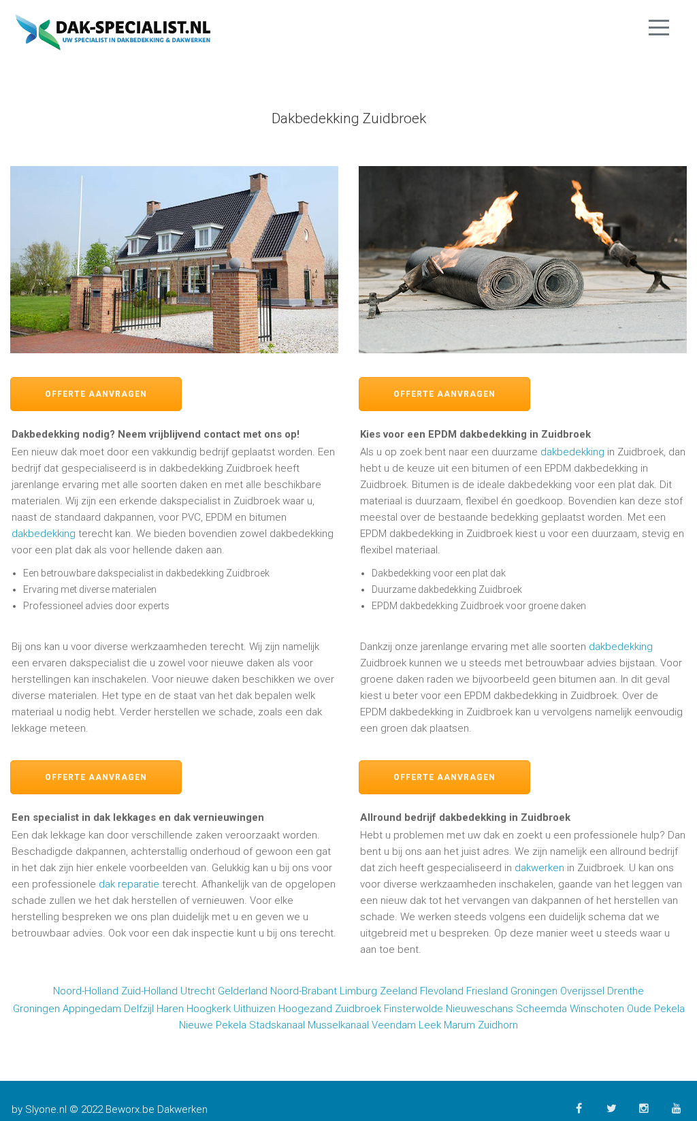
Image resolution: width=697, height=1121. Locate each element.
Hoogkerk (209, 1009)
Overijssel (582, 991)
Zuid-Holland (149, 991)
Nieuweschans (479, 1009)
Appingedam (92, 1009)
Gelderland (243, 991)
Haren (170, 1009)
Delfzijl (139, 1009)
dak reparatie (129, 884)
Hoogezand (305, 1009)
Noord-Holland (85, 991)
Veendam (394, 1025)
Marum (459, 1025)
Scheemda (541, 1009)
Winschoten (597, 1009)
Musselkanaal (338, 1025)
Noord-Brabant (303, 991)
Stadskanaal (277, 1025)
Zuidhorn (498, 1025)
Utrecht (197, 991)
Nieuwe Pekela (212, 1025)
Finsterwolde (413, 1009)
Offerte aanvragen (96, 394)
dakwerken (539, 868)
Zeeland (398, 991)
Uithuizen (254, 1009)
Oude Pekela (656, 1009)
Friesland (487, 991)
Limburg (358, 991)
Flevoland (442, 991)
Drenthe (625, 991)
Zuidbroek (358, 1009)
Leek (430, 1025)
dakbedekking (44, 533)
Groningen (533, 991)
